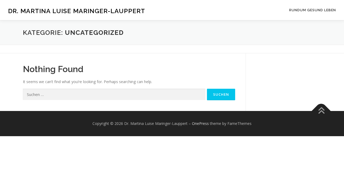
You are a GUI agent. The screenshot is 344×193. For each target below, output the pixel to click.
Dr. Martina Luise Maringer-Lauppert (76, 10)
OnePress (200, 123)
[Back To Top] (321, 111)
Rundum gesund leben (312, 10)
